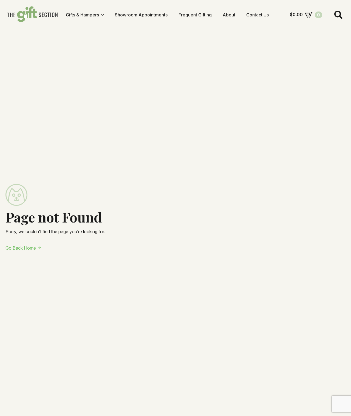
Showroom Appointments (141, 15)
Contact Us (257, 15)
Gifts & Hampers (82, 15)
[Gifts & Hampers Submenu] (104, 14)
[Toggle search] (338, 15)
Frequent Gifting (195, 15)
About (229, 15)
